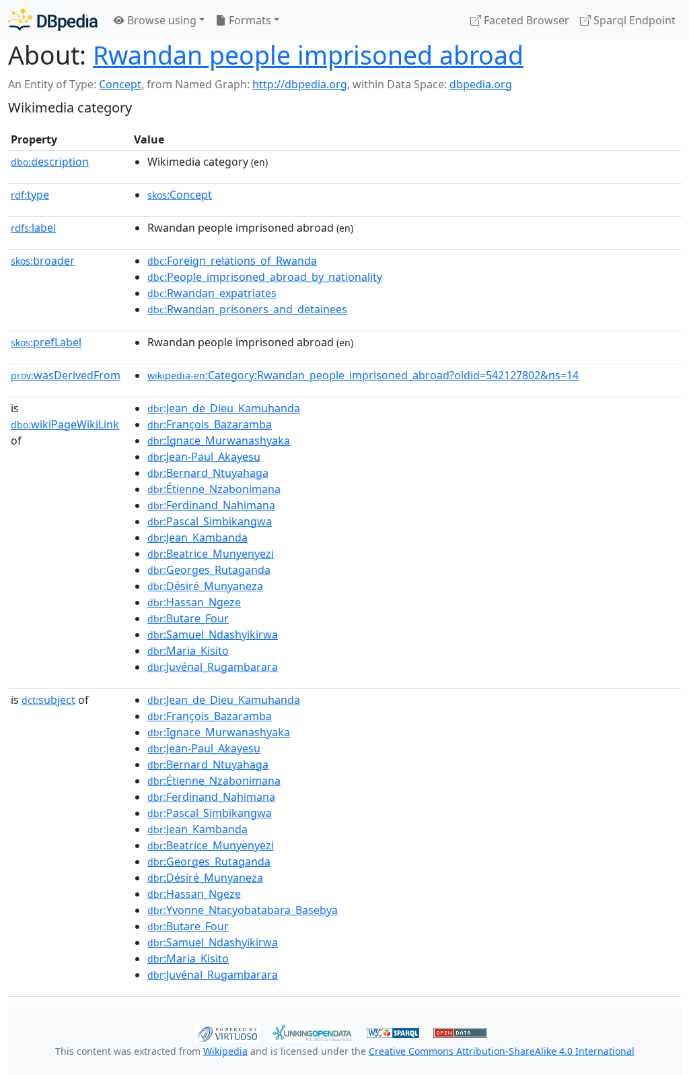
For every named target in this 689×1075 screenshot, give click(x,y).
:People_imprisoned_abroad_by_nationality (264, 276)
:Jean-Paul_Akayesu (203, 456)
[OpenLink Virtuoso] (227, 1031)
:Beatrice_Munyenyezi (210, 553)
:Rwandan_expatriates (212, 293)
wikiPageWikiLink (65, 424)
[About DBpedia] (53, 19)
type (30, 194)
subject (48, 699)
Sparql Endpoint (633, 20)
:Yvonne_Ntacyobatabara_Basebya (242, 910)
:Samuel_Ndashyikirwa (212, 634)
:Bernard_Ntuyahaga (207, 472)
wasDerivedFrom (65, 375)
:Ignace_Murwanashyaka (218, 440)
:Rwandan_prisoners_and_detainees (247, 309)
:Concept (179, 194)
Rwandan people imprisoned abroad (308, 55)
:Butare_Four (188, 618)
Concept (120, 84)
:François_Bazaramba (209, 424)
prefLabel (46, 342)
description (50, 161)
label (33, 227)
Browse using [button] (160, 20)
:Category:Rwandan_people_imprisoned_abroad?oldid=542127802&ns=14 (363, 375)
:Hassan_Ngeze (194, 602)
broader (43, 260)
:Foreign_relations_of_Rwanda (232, 260)
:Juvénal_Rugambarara (212, 666)
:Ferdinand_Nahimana (211, 505)
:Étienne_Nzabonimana (214, 489)
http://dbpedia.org (299, 84)
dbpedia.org (480, 84)
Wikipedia (225, 1051)
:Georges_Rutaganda (208, 569)
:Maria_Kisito (188, 650)
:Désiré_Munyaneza (205, 586)
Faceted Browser (525, 20)
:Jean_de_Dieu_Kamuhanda (223, 408)
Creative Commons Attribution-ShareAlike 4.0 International (501, 1051)
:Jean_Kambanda (197, 537)
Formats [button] (248, 20)
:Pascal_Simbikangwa (209, 521)
